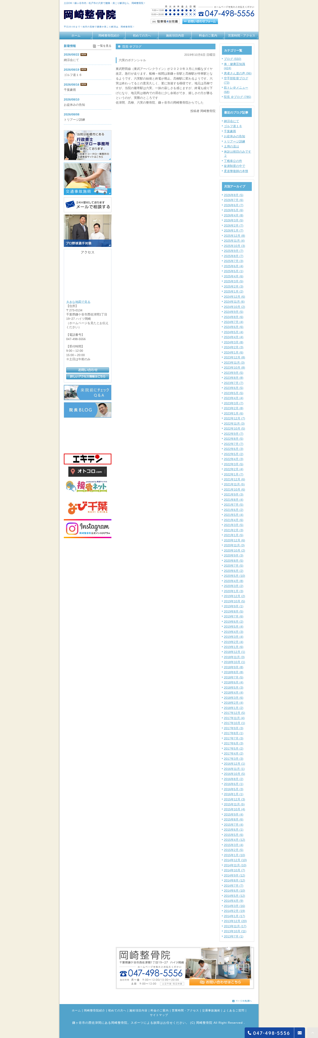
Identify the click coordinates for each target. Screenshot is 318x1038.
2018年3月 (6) (233, 697)
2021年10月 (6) (234, 489)
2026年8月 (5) (233, 195)
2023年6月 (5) (233, 388)
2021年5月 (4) (233, 515)
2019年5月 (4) (233, 626)
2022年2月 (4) (233, 469)
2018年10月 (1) (234, 662)
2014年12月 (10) (235, 860)
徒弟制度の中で (234, 166)
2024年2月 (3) (233, 347)
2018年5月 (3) (233, 687)
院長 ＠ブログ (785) (237, 97)
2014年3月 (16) (234, 906)
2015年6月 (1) (233, 829)
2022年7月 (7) (233, 444)
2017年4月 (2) (233, 753)
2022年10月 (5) (234, 428)
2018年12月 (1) (234, 652)
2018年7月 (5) (233, 677)
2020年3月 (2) (233, 586)
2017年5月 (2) (233, 748)
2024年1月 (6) (233, 352)
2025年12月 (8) (234, 235)
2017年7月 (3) (233, 738)
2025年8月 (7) (233, 256)
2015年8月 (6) (233, 819)
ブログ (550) (232, 59)
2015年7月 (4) (233, 824)
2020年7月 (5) (233, 565)
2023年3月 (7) (233, 403)
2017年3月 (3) (233, 758)
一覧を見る (104, 45)
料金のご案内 (208, 35)
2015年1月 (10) (234, 855)
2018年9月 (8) (233, 667)
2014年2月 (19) (234, 911)
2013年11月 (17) (235, 926)
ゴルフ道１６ (233, 126)
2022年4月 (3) (233, 459)
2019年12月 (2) (234, 596)
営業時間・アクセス (241, 35)
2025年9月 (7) (233, 251)
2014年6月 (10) (234, 890)
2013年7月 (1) (233, 936)
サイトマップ (159, 1015)
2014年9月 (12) (234, 875)
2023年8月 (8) (233, 377)
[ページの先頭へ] (242, 1000)
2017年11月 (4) (234, 718)
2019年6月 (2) (233, 621)
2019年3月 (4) (233, 636)
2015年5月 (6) (233, 834)
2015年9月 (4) (233, 814)
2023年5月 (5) (233, 393)
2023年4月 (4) (233, 398)
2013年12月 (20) (235, 921)
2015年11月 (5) (234, 804)
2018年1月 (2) (233, 708)
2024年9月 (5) (233, 311)
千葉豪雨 (230, 131)
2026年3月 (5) (233, 220)
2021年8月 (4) (233, 499)
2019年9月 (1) (233, 606)
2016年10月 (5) (234, 774)
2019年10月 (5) (234, 601)
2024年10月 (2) (234, 307)
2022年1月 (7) (233, 474)
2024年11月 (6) (234, 301)
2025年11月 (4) (234, 240)
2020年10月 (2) (234, 550)
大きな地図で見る (78, 301)
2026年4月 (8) (233, 215)
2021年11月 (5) (234, 484)
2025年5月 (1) (233, 271)
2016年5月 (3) (233, 789)
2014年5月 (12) (234, 895)
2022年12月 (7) (234, 418)
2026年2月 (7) (233, 225)
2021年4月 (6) (233, 520)
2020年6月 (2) (233, 571)
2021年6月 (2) (233, 510)
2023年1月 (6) (233, 413)
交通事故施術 (211, 1010)
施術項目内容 (175, 35)
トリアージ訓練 (234, 141)
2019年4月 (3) (233, 631)
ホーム (75, 35)
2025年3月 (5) (233, 281)
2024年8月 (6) (233, 317)
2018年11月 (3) (234, 657)
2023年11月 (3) (234, 362)
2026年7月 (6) (233, 200)
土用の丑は (231, 146)
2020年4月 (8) (233, 581)
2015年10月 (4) (234, 809)
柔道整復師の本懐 (236, 171)
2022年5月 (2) (233, 454)
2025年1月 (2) (233, 291)
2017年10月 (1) (234, 723)
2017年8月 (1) (233, 733)
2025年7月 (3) (233, 261)
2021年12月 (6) (234, 479)
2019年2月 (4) (233, 642)
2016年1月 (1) (233, 794)
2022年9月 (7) (233, 433)
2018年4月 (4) (233, 692)
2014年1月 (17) (234, 916)
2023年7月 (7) (233, 383)
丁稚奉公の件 (233, 161)
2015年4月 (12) (234, 839)
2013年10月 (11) (235, 931)
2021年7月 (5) (233, 504)
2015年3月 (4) (233, 845)
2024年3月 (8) (233, 342)
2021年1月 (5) (233, 535)
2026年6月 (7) (233, 205)
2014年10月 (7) (234, 870)
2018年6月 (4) (233, 682)
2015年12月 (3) (234, 799)
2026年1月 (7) (233, 230)
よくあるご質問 (233, 1010)
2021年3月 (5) (233, 525)
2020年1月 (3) (233, 591)
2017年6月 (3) (233, 743)
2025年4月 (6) (233, 276)
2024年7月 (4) (233, 322)
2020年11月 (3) (234, 545)
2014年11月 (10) (235, 865)
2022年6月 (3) (233, 449)
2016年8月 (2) (233, 779)
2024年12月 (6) (234, 296)
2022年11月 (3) (234, 423)
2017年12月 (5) (234, 713)
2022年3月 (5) (233, 464)
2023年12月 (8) (234, 357)
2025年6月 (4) (233, 266)
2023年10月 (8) (234, 367)
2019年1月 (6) (233, 647)
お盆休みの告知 (234, 136)
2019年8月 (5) (233, 611)
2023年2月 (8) (233, 408)
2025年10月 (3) (234, 246)
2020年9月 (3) (233, 555)
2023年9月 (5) (233, 372)
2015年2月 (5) (233, 850)
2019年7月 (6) (233, 616)
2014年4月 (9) (233, 900)
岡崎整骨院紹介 (109, 35)
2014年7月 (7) (233, 885)
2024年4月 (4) (233, 337)
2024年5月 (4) (233, 332)
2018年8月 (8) (233, 672)
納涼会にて (231, 121)
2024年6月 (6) (233, 327)
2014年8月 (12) (234, 880)
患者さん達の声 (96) (238, 73)
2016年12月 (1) (234, 763)
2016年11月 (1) (234, 769)
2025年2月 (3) (233, 286)
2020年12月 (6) (234, 540)
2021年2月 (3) (233, 530)
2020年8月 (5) (233, 560)
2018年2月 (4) (233, 702)
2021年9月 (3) (233, 494)
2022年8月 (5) (233, 438)
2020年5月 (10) (234, 575)
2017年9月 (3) (233, 728)
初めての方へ (142, 35)
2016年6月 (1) (233, 784)
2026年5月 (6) (233, 210)
